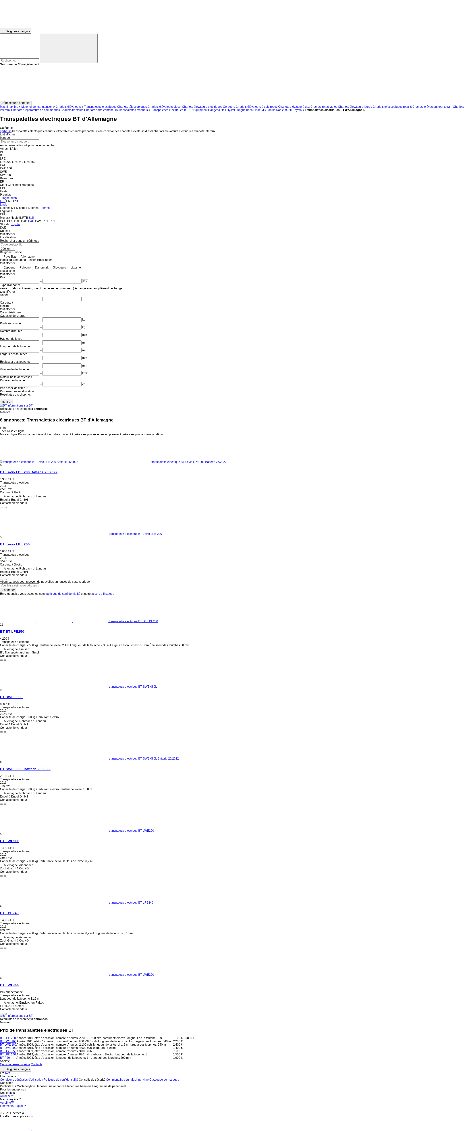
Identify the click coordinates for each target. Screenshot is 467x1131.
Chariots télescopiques (132, 106)
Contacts (36, 1064)
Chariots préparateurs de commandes (35, 110)
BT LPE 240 (8, 1054)
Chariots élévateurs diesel (164, 106)
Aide (27, 1064)
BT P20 (5, 1057)
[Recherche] (69, 48)
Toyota (297, 110)
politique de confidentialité (63, 593)
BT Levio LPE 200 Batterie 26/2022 (28, 472)
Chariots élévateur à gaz (294, 106)
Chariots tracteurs (72, 110)
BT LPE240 (9, 913)
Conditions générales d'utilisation (21, 1079)
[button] (233, 83)
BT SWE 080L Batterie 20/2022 (25, 769)
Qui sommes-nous (12, 1064)
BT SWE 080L (11, 697)
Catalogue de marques (164, 1079)
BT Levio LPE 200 (15, 544)
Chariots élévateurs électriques (202, 106)
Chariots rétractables (323, 106)
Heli (223, 110)
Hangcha (214, 110)
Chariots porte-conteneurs (101, 110)
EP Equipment (198, 110)
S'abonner (8, 589)
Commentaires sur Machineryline (127, 1079)
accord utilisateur (102, 593)
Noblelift (281, 110)
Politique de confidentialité (61, 1079)
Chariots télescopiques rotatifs (392, 106)
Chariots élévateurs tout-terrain (432, 106)
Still (289, 110)
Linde (257, 110)
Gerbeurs (229, 106)
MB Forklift (268, 110)
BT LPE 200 (8, 1038)
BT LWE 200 (8, 1047)
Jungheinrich (244, 110)
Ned (8, 1073)
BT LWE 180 (8, 1044)
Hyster (231, 110)
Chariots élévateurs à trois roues (256, 106)
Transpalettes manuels (133, 110)
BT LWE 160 (8, 1041)
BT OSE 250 (8, 1051)
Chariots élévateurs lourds (355, 106)
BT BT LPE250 (12, 631)
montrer (6, 401)
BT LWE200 (9, 841)
